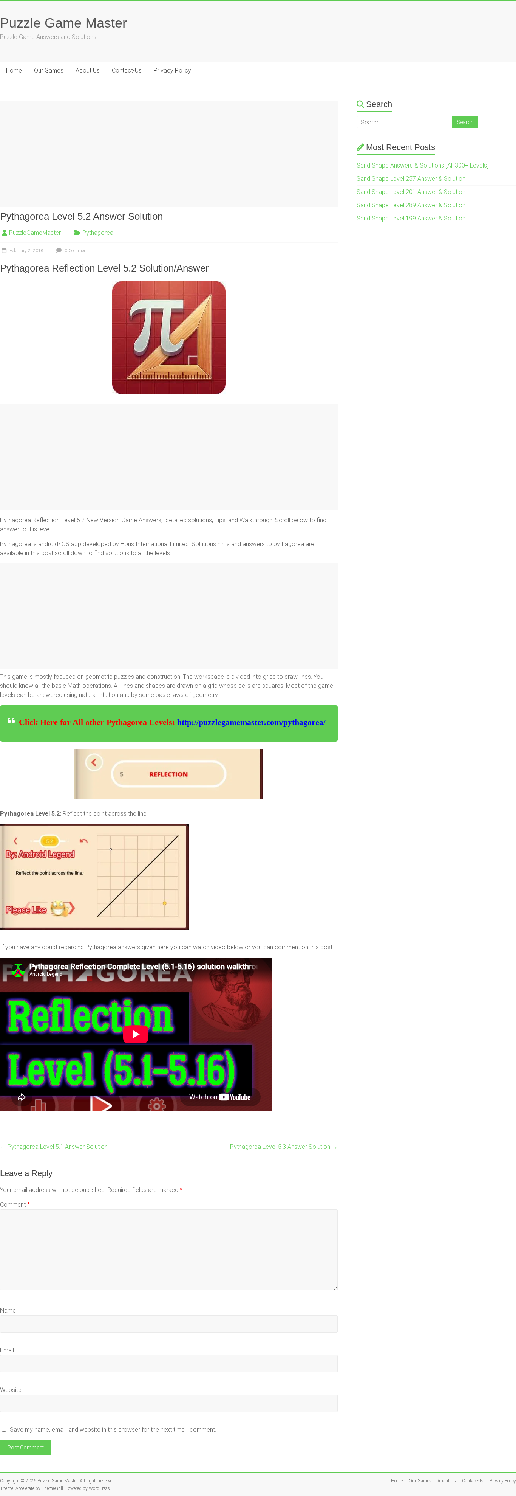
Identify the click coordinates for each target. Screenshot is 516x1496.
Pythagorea (97, 232)
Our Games (48, 70)
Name (8, 1310)
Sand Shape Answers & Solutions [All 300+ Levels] (422, 165)
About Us (88, 70)
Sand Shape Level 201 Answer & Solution (411, 192)
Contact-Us (127, 70)
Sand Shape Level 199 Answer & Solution (411, 218)
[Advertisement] (169, 154)
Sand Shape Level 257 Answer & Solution (411, 178)
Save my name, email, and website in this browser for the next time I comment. (113, 1429)
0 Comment (75, 250)
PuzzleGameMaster (35, 232)
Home (14, 70)
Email (7, 1350)
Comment (15, 1204)
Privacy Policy (172, 70)
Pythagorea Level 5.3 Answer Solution (284, 1146)
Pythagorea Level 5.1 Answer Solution (54, 1146)
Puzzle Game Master (63, 23)
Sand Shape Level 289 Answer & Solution (411, 205)
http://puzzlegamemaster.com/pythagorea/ (251, 722)
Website (11, 1390)
